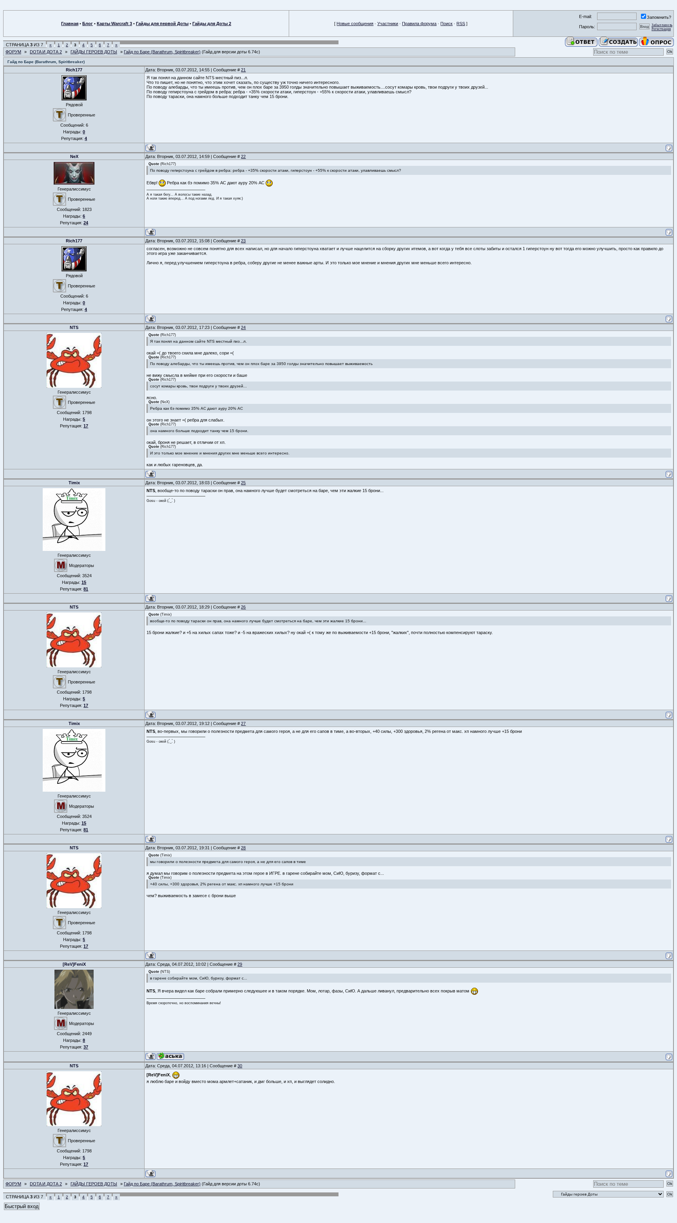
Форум (13, 51)
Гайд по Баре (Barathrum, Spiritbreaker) (162, 51)
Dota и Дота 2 (46, 51)
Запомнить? (659, 17)
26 (243, 607)
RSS (460, 23)
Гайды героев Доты (94, 51)
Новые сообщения (355, 23)
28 (243, 847)
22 (243, 156)
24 (243, 327)
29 (239, 964)
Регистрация (661, 29)
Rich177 (74, 69)
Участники (387, 23)
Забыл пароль (662, 25)
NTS (74, 327)
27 (243, 723)
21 (243, 69)
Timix (74, 482)
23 (243, 240)
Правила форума (419, 23)
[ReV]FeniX (74, 964)
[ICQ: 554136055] (170, 1056)
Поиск (446, 23)
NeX (74, 156)
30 (239, 1065)
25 (243, 482)
